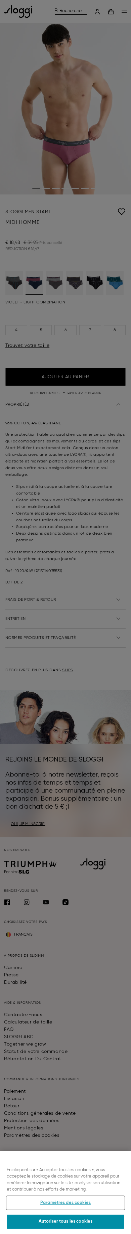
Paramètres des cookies (65, 1203)
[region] (65, 1192)
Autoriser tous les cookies (65, 1221)
